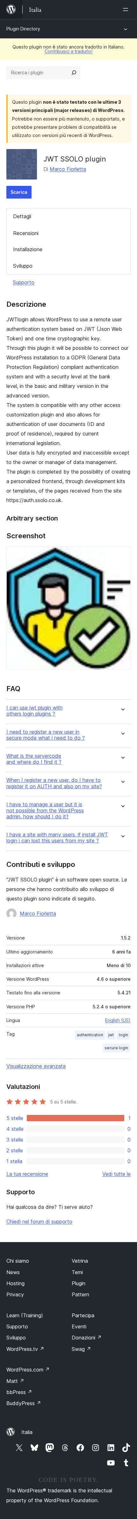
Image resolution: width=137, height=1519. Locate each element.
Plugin (78, 1283)
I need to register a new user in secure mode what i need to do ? (45, 735)
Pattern (80, 1294)
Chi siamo (17, 1261)
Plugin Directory (23, 28)
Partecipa (83, 1315)
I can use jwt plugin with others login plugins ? (34, 711)
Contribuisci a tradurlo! (68, 51)
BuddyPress (23, 1403)
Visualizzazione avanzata (36, 1066)
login (123, 1034)
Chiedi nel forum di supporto (39, 1221)
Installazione (27, 249)
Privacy (15, 1294)
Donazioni (87, 1337)
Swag (81, 1349)
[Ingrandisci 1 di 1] (122, 555)
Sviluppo (22, 266)
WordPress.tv (25, 1349)
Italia (26, 1432)
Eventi (79, 1326)
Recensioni (26, 233)
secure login (116, 1047)
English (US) (118, 1020)
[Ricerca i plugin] (74, 72)
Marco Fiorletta (68, 169)
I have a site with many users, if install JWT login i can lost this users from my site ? (57, 838)
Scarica (19, 192)
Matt (15, 1381)
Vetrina (80, 1261)
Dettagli (22, 216)
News (13, 1272)
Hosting (15, 1283)
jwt (111, 1034)
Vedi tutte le (116, 1174)
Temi (77, 1272)
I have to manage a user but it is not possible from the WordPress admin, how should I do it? (45, 811)
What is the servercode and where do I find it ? (33, 759)
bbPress (19, 1392)
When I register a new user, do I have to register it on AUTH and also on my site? (54, 783)
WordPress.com (28, 1369)
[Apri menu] (127, 9)
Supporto (23, 282)
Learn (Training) (24, 1315)
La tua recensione (27, 1174)
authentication (90, 1034)
